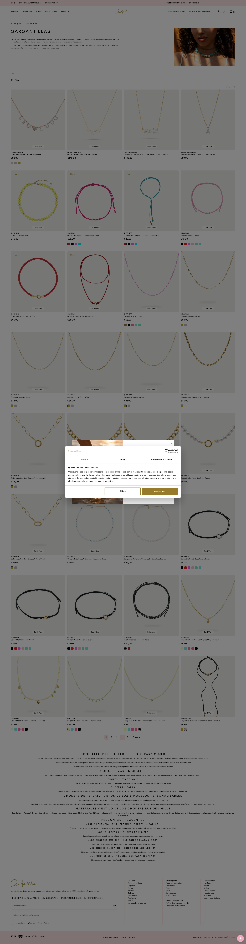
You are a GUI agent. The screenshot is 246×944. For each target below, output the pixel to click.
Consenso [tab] (84, 459)
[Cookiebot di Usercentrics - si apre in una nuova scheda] (166, 451)
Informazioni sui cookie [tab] (161, 459)
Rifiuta (123, 491)
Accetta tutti (159, 491)
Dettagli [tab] (123, 459)
